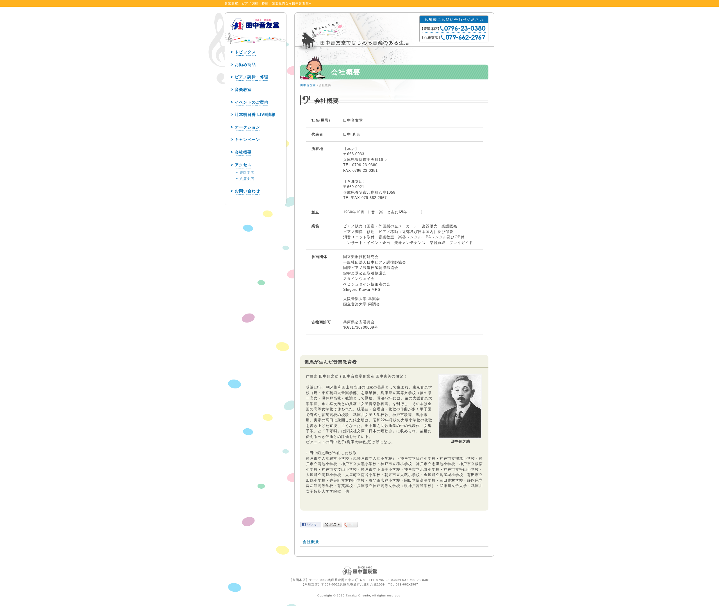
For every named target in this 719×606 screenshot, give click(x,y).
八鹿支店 (247, 179)
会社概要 (310, 541)
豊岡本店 (247, 173)
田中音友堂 (308, 85)
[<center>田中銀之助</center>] (460, 437)
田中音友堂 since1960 (255, 33)
